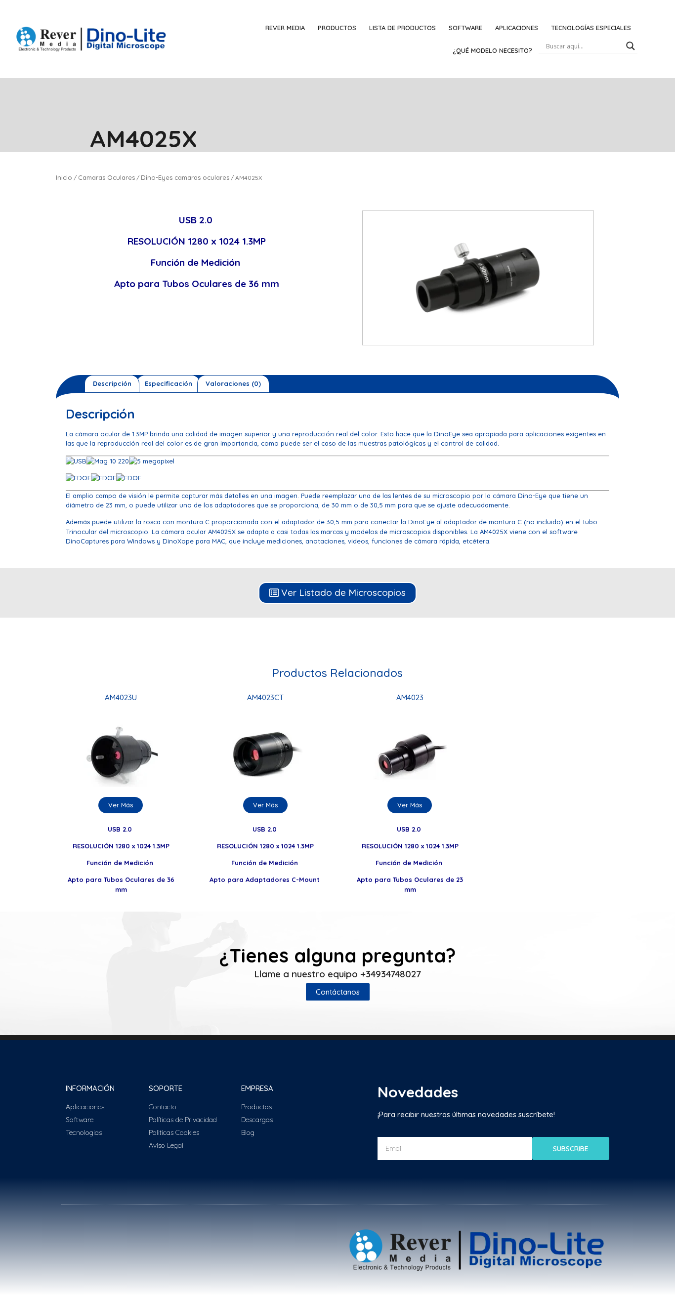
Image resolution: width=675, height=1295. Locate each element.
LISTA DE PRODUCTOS (402, 28)
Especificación (168, 383)
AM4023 (409, 697)
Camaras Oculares (106, 177)
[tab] (111, 384)
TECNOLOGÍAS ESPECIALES (591, 28)
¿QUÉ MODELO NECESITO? (492, 50)
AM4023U (121, 697)
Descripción (112, 383)
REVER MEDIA (285, 28)
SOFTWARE (465, 28)
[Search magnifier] (630, 46)
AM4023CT (265, 697)
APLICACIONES (516, 28)
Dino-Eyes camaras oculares (185, 177)
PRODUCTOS (337, 28)
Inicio (64, 177)
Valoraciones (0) (233, 383)
